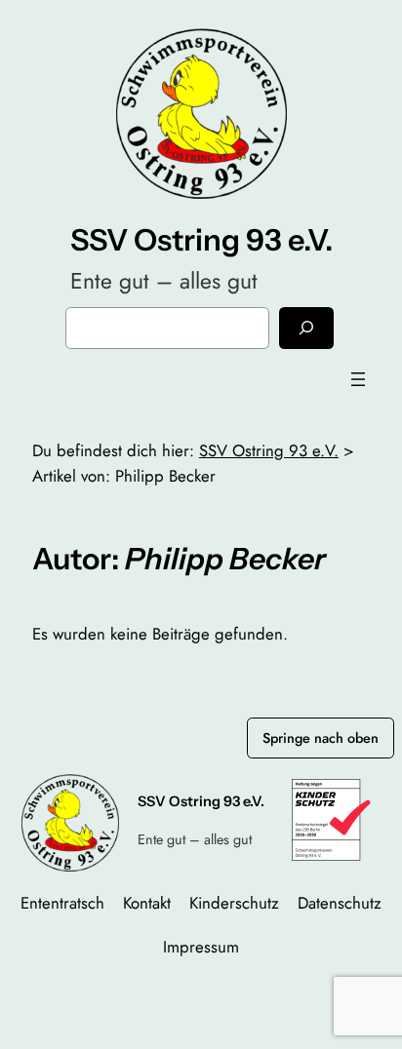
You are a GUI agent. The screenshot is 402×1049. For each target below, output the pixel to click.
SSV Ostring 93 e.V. (201, 239)
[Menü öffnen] (358, 379)
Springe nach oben (320, 738)
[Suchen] (306, 328)
